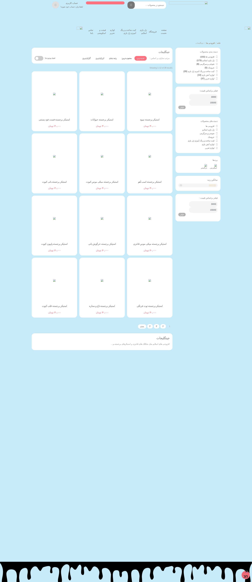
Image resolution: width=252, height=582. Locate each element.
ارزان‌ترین (100, 58)
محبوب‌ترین (127, 58)
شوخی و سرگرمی (207, 64)
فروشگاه (153, 31)
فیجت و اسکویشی (101, 31)
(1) (181, 185)
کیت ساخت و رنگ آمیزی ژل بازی (128, 31)
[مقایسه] (147, 124)
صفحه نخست (164, 31)
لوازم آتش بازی (208, 75)
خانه (218, 43)
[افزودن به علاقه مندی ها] (141, 124)
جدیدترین (141, 58)
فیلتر (182, 107)
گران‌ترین (86, 58)
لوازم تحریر (112, 31)
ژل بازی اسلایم (143, 31)
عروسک (211, 68)
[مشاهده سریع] (152, 124)
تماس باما (90, 31)
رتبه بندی (113, 58)
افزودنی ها (210, 43)
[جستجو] (131, 5)
